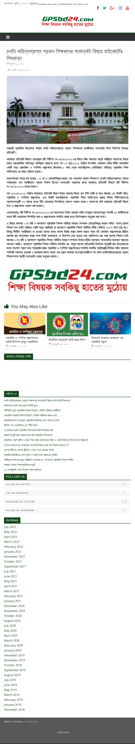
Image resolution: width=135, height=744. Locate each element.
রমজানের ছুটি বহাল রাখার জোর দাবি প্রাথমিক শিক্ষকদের (28, 435)
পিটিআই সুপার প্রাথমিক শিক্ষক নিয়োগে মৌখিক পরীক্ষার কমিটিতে (32, 410)
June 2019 (10, 685)
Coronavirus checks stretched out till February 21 (36, 445)
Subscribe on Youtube (20, 501)
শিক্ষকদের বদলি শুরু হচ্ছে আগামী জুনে (21, 405)
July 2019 (10, 680)
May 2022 (10, 532)
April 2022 (10, 537)
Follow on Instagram (20, 510)
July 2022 (10, 527)
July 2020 (10, 626)
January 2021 (12, 601)
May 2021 (10, 581)
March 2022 (12, 542)
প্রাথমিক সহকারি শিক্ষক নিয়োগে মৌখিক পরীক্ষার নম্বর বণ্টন (62, 3)
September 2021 (15, 566)
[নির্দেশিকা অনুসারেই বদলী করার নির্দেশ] (67, 315)
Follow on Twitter (18, 484)
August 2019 (12, 675)
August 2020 (12, 621)
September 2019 (15, 670)
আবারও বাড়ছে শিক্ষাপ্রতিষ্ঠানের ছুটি (19, 465)
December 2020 (14, 606)
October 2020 (13, 616)
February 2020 (13, 645)
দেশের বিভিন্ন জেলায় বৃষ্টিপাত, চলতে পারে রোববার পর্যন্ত (29, 450)
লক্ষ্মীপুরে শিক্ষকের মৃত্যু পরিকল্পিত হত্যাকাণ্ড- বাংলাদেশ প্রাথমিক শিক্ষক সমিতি (38, 460)
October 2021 (13, 561)
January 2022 (12, 552)
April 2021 (10, 586)
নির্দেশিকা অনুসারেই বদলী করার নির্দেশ (67, 340)
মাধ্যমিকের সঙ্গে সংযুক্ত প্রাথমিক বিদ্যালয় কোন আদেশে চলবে (31, 420)
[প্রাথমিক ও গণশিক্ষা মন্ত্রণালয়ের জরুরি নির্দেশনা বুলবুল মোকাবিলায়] (24, 315)
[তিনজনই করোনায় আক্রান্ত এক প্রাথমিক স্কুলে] (110, 315)
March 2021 (12, 591)
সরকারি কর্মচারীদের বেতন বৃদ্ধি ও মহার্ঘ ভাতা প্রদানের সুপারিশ (31, 455)
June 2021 (10, 576)
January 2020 (12, 650)
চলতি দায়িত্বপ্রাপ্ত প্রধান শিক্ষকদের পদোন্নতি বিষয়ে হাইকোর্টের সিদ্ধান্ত (37, 400)
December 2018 (14, 710)
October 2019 (13, 665)
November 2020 (14, 611)
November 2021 (14, 556)
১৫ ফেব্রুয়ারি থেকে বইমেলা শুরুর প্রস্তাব (22, 470)
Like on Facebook (17, 493)
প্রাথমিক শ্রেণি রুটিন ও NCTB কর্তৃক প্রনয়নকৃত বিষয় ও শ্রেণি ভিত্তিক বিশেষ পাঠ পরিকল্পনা (46, 440)
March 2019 (12, 695)
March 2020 (12, 640)
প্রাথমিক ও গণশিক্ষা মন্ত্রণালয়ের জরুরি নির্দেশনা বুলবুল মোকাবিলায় (22, 340)
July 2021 (10, 571)
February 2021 (13, 596)
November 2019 (14, 660)
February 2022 (13, 547)
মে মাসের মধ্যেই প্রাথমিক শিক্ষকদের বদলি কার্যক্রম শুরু (28, 430)
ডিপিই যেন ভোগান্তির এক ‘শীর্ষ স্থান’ (21, 425)
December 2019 (14, 655)
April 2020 (10, 635)
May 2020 (10, 631)
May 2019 (10, 690)
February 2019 (13, 700)
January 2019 (12, 705)
